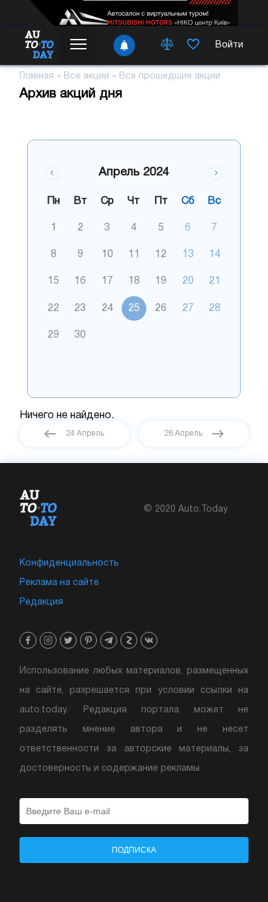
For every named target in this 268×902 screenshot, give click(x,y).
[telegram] (108, 640)
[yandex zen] (128, 640)
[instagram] (48, 640)
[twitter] (68, 640)
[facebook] (28, 640)
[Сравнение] (167, 45)
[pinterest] (88, 640)
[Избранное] (193, 45)
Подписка (134, 850)
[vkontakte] (149, 640)
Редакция (41, 602)
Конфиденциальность (69, 563)
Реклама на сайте (59, 583)
